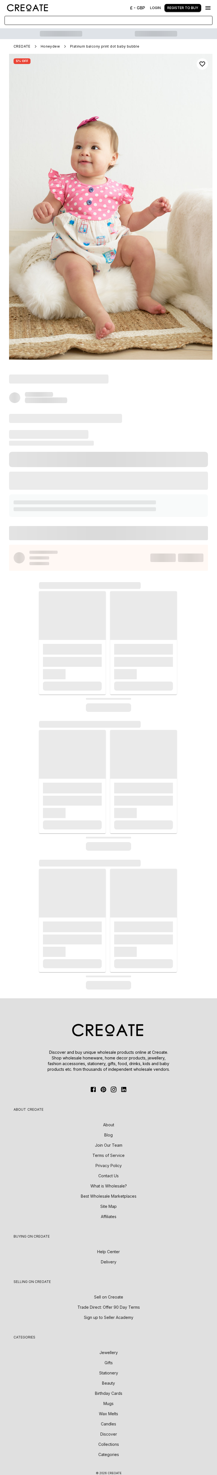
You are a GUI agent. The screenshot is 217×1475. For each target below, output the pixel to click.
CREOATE (22, 46)
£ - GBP (137, 7)
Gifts (109, 1362)
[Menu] (208, 8)
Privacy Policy (109, 1165)
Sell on (108, 1297)
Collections (108, 1444)
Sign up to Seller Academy (108, 1317)
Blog (108, 1135)
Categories (108, 1454)
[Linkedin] (124, 1089)
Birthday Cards (108, 1393)
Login (155, 8)
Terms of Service (108, 1155)
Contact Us (108, 1175)
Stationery (108, 1372)
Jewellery (108, 1352)
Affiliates (108, 1216)
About (108, 1124)
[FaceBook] (93, 1089)
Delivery (108, 1261)
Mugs (108, 1403)
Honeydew (50, 46)
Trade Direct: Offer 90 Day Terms (108, 1307)
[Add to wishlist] (202, 64)
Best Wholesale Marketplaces (108, 1196)
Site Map (108, 1206)
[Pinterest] (103, 1089)
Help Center (108, 1251)
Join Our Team (108, 1145)
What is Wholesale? (108, 1186)
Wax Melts (108, 1413)
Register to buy (182, 8)
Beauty (108, 1383)
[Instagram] (113, 1089)
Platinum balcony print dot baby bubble (104, 46)
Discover (108, 1434)
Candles (108, 1423)
